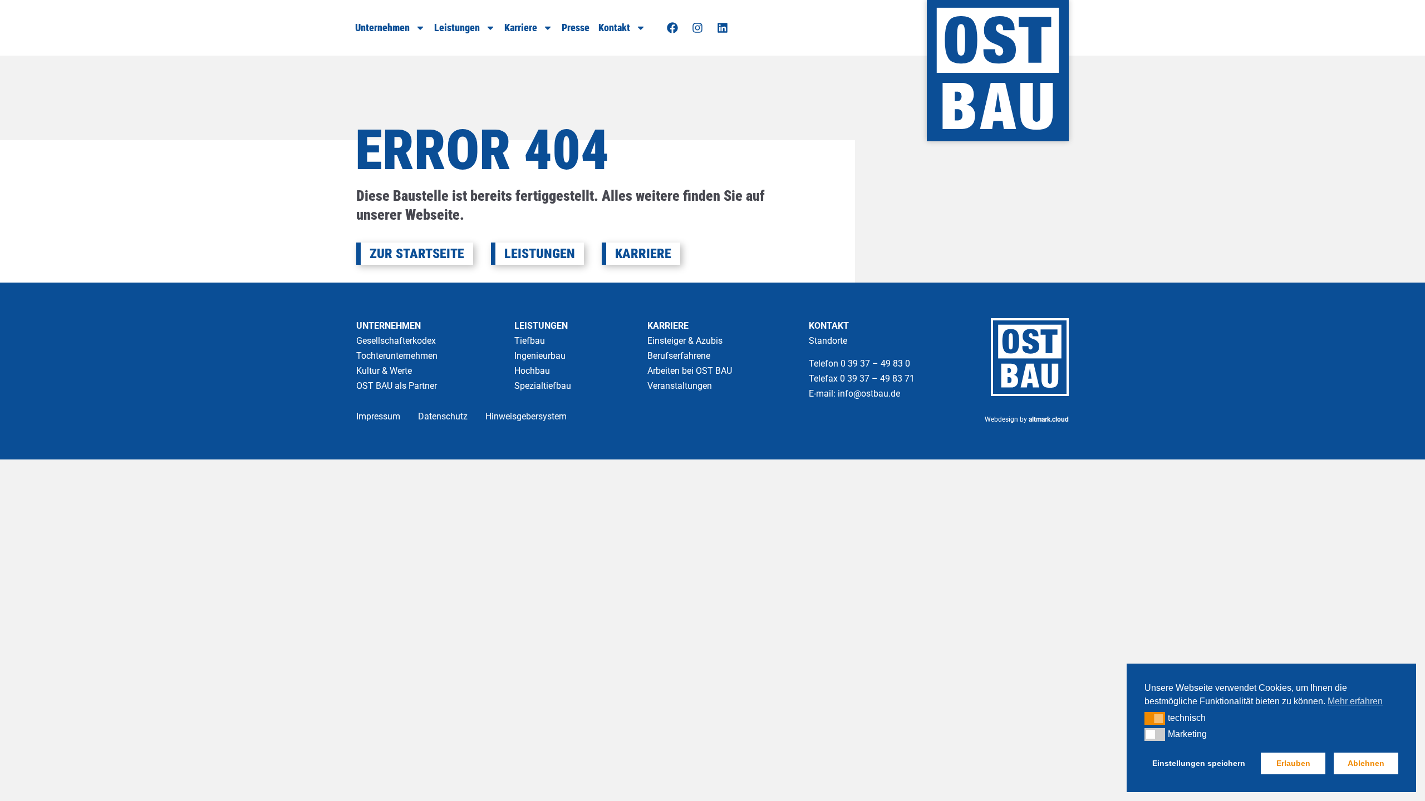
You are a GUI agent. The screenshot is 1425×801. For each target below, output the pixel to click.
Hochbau (532, 370)
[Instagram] (697, 28)
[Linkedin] (722, 28)
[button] (1154, 718)
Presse (575, 27)
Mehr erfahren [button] (1355, 701)
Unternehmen (382, 27)
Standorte (828, 340)
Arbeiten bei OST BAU (689, 370)
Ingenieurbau (540, 355)
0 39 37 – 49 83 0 (876, 363)
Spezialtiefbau (542, 385)
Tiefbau (529, 340)
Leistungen (457, 27)
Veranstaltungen (679, 385)
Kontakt (614, 27)
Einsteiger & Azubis (685, 340)
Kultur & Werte (384, 370)
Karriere (520, 27)
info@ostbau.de (869, 393)
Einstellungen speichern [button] (1198, 763)
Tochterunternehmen (397, 355)
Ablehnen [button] (1366, 763)
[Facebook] (672, 28)
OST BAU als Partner (396, 385)
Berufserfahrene (678, 355)
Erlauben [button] (1293, 763)
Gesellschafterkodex (396, 340)
